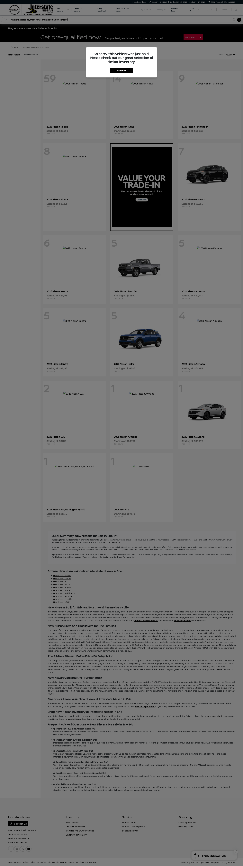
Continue (121, 70)
